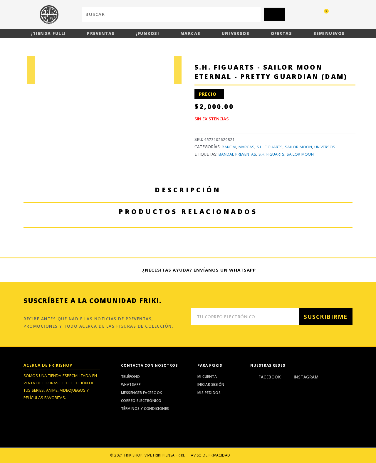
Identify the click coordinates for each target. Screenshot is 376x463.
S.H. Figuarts (270, 146)
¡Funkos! (147, 33)
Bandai (229, 146)
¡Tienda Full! (48, 33)
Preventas (101, 33)
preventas (245, 154)
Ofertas (281, 33)
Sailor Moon (298, 146)
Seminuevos (329, 33)
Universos (236, 33)
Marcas (190, 33)
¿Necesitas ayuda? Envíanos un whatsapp (199, 270)
